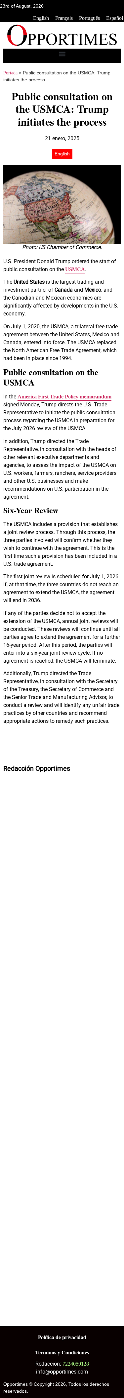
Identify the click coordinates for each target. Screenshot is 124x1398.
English (41, 18)
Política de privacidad (62, 1337)
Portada (10, 72)
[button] (62, 54)
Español (114, 18)
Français (64, 18)
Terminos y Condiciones (62, 1352)
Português (89, 18)
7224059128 (75, 1364)
